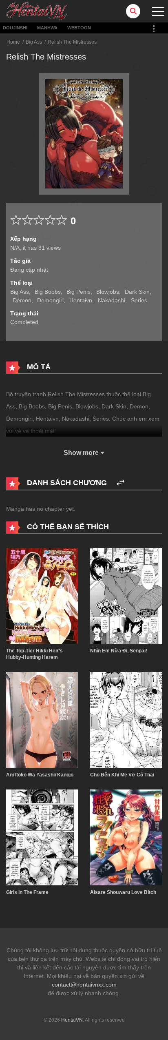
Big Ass (34, 42)
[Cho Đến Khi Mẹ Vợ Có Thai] (126, 719)
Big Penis (78, 291)
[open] (158, 11)
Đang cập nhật (29, 269)
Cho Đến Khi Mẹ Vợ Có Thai (122, 775)
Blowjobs (107, 291)
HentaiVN (72, 1020)
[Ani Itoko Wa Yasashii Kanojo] (42, 719)
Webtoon (79, 27)
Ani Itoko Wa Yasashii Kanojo (39, 775)
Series (139, 300)
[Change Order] (120, 483)
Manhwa (47, 27)
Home (13, 42)
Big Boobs (48, 291)
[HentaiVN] (36, 10)
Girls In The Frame (27, 892)
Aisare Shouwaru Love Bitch (123, 892)
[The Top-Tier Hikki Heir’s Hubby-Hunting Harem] (42, 595)
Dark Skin (137, 291)
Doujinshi (15, 27)
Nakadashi (111, 300)
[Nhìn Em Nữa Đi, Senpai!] (126, 595)
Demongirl (50, 300)
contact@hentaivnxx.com (84, 984)
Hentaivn (80, 300)
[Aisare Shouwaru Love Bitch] (126, 837)
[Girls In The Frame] (42, 837)
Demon (22, 300)
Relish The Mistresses (72, 42)
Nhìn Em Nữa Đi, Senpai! (118, 651)
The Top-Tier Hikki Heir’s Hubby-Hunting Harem (34, 654)
